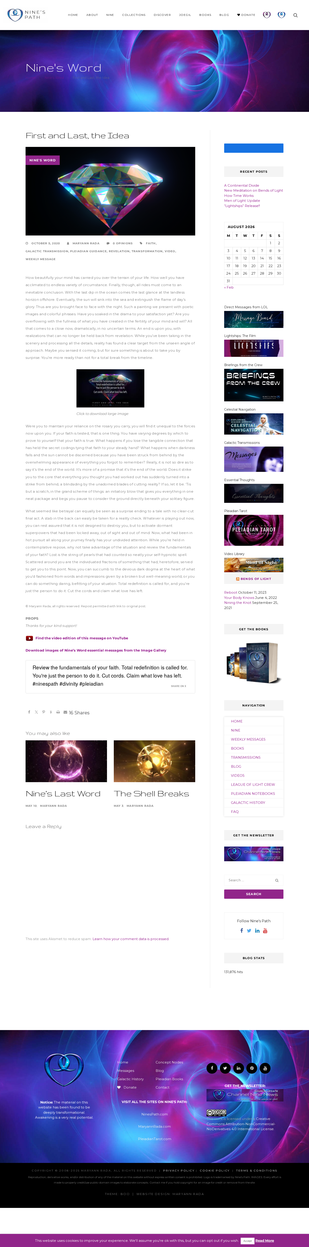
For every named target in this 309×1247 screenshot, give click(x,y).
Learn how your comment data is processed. (131, 939)
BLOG (236, 766)
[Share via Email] (65, 712)
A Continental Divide (241, 185)
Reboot (230, 592)
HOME (236, 721)
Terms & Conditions (256, 1170)
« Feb (229, 287)
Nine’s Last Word (63, 793)
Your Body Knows (239, 597)
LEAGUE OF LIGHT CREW (253, 784)
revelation (119, 251)
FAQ (235, 811)
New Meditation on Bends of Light (253, 190)
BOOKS (237, 748)
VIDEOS (238, 775)
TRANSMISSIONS (246, 757)
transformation (147, 251)
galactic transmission (47, 251)
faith (151, 243)
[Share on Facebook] (29, 712)
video (170, 251)
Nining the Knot (237, 602)
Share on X (178, 686)
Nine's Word (42, 160)
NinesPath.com (154, 1114)
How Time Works (239, 195)
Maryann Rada (85, 243)
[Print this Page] (58, 712)
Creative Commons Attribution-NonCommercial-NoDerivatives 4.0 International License (241, 1124)
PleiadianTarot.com (154, 1139)
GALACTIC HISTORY (248, 802)
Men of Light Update (242, 200)
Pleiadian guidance (88, 251)
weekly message (41, 259)
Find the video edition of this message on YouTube (82, 638)
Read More (264, 1240)
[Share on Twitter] (36, 712)
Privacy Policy (179, 1170)
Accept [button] (247, 1240)
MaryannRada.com (154, 1126)
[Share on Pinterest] (43, 712)
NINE (235, 730)
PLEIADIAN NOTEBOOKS (253, 793)
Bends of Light (256, 579)
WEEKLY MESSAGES (248, 739)
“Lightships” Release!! (242, 206)
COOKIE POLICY (215, 1170)
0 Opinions (122, 243)
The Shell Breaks (151, 793)
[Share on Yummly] (51, 712)
